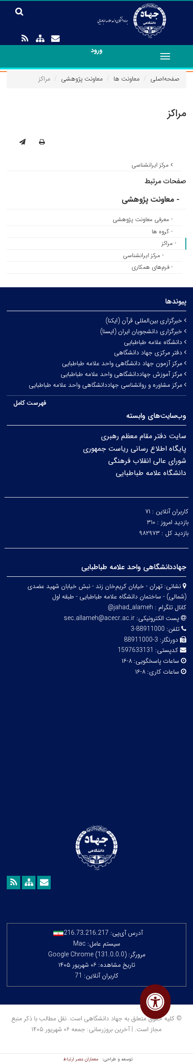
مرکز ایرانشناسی (151, 165)
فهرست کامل (29, 403)
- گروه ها (162, 231)
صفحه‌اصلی (165, 79)
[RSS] (24, 38)
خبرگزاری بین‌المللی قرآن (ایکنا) (144, 321)
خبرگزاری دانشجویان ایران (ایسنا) (142, 331)
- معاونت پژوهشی (151, 200)
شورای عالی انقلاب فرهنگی (147, 460)
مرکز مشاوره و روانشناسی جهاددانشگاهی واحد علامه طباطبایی (106, 385)
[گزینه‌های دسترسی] (155, 1001)
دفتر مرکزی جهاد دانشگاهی (149, 353)
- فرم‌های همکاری (152, 267)
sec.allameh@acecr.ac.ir (99, 618)
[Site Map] (40, 38)
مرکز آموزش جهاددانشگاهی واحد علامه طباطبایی (122, 374)
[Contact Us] (55, 38)
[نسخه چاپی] (42, 142)
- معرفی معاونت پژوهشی (143, 219)
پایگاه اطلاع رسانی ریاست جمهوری (134, 448)
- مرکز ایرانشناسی (143, 255)
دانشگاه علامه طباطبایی (154, 342)
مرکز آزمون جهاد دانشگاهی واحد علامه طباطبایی (123, 363)
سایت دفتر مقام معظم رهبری (143, 436)
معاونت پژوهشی (82, 79)
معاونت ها (127, 79)
